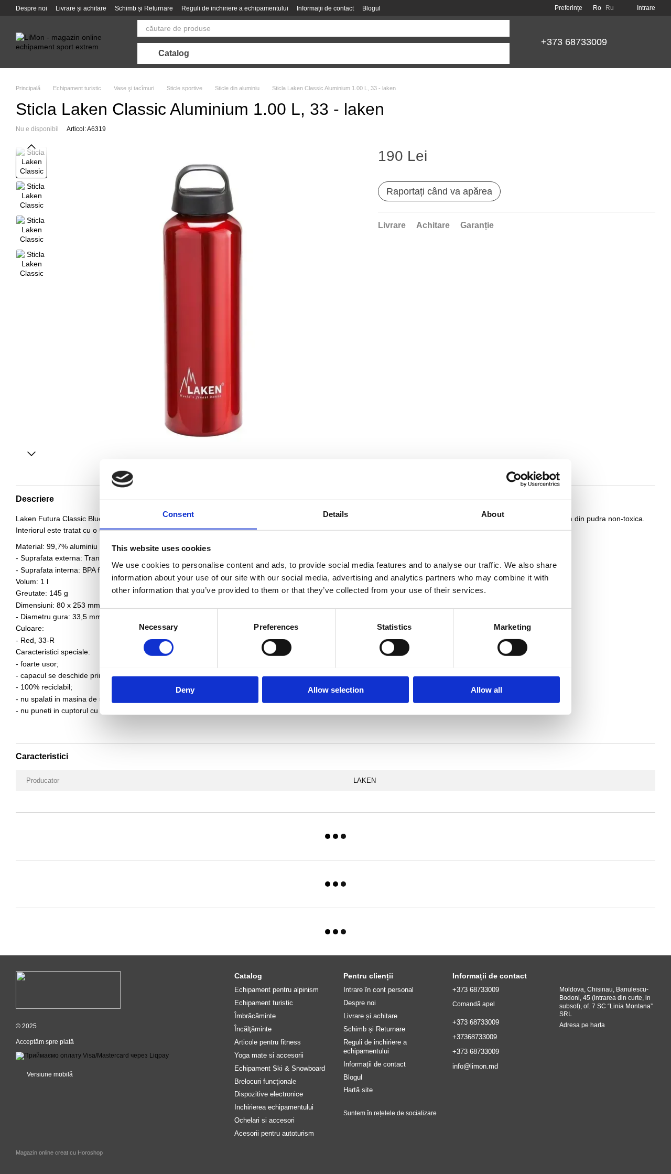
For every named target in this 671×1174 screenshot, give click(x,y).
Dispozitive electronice (268, 1094)
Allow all (486, 689)
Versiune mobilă (49, 1074)
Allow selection (336, 689)
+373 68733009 (574, 42)
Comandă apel (473, 1004)
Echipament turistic (263, 1003)
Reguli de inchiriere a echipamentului (234, 8)
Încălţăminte (253, 1029)
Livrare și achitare (81, 8)
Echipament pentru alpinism (276, 990)
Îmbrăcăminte (255, 1016)
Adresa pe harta (582, 1025)
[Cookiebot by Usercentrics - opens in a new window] (514, 479)
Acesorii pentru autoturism (274, 1133)
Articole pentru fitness (267, 1042)
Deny (185, 689)
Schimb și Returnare (144, 8)
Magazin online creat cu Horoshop (59, 1152)
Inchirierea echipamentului (273, 1107)
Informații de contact (325, 8)
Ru (609, 8)
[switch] (276, 647)
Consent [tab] (178, 513)
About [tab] (492, 513)
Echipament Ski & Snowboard (279, 1068)
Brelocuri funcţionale (265, 1081)
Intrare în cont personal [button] (378, 990)
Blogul (371, 8)
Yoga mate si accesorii (269, 1055)
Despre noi (31, 8)
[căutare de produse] (501, 28)
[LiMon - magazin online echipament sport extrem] (68, 989)
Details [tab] (336, 513)
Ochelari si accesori (264, 1120)
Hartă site (358, 1090)
